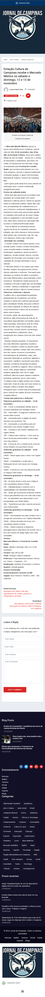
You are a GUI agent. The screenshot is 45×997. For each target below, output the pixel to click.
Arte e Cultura (14, 59)
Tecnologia (28, 864)
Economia (7, 831)
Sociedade (7, 864)
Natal (32, 845)
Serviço (29, 859)
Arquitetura (28, 803)
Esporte (5, 791)
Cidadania (33, 813)
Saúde (4, 788)
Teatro (17, 864)
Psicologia (27, 850)
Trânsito (6, 869)
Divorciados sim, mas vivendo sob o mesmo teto (27, 737)
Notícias (5, 776)
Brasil (32, 808)
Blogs (4, 794)
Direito (32, 827)
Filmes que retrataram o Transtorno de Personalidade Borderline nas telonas (17, 747)
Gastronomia (29, 836)
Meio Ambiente (27, 841)
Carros (23, 813)
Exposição (17, 836)
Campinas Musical (10, 813)
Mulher (4, 779)
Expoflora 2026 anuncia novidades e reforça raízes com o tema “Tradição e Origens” (21, 907)
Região (37, 850)
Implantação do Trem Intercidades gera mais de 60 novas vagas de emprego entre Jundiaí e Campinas (21, 919)
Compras (22, 822)
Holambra (7, 841)
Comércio (7, 827)
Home (5, 59)
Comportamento (9, 822)
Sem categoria (17, 859)
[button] (14, 48)
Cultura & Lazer (20, 827)
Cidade (6, 817)
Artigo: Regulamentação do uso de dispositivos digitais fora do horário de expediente (20, 885)
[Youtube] (31, 767)
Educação (18, 831)
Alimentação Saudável (11, 803)
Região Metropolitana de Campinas (16, 855)
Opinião (16, 850)
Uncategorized (28, 869)
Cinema (15, 817)
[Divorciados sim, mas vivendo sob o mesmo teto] (6, 739)
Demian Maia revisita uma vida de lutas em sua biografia (20, 896)
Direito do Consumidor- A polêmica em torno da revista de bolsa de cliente (23, 727)
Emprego (29, 831)
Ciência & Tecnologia (30, 817)
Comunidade (34, 822)
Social (4, 785)
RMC (35, 855)
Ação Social (22, 808)
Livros (16, 841)
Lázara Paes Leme (16, 89)
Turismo (5, 782)
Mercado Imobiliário (10, 845)
